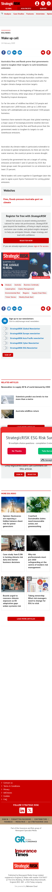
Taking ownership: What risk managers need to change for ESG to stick (37, 599)
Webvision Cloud (31, 886)
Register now (26, 240)
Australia (18, 285)
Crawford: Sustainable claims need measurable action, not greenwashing (37, 521)
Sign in (18, 47)
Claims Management (26, 289)
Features (30, 14)
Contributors (40, 819)
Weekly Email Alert (26, 297)
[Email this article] (20, 52)
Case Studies (18, 14)
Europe (43, 8)
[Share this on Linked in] (14, 52)
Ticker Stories (10, 297)
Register (32, 474)
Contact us (8, 782)
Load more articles (26, 619)
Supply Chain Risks (39, 293)
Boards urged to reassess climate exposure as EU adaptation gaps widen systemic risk (12, 600)
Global (8, 8)
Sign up (8, 355)
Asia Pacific (26, 8)
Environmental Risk (12, 293)
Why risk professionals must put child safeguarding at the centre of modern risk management (38, 561)
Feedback (8, 822)
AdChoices (7, 792)
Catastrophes (10, 289)
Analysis (7, 14)
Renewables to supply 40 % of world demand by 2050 (25, 387)
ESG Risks (5, 32)
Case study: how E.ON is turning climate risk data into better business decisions (13, 558)
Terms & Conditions (11, 786)
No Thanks (17, 451)
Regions (26, 293)
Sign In (5, 819)
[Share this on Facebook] (3, 52)
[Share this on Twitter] (9, 52)
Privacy (6, 789)
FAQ (5, 799)
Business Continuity (31, 285)
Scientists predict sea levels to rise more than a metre (32, 397)
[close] (50, 47)
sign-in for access (41, 246)
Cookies (6, 796)
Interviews (40, 14)
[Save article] (48, 52)
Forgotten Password (21, 819)
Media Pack (20, 822)
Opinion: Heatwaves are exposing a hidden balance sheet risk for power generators (13, 521)
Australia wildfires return (27, 411)
